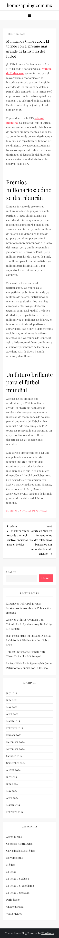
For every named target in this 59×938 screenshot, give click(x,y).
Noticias (12, 511)
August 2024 (13, 770)
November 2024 (15, 749)
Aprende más (14, 836)
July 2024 (11, 776)
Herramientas (14, 857)
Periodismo (13, 899)
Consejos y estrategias (19, 843)
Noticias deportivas (33, 511)
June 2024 (12, 783)
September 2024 (15, 763)
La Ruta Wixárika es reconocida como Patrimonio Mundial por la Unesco (29, 666)
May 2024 (11, 790)
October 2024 (14, 756)
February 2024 (14, 811)
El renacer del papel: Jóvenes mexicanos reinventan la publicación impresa (28, 608)
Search (11, 572)
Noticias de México (17, 878)
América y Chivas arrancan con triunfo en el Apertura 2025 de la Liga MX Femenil (29, 624)
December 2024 (15, 742)
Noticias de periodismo (20, 885)
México (10, 864)
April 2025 (12, 714)
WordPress (47, 933)
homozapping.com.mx (29, 5)
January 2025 (13, 735)
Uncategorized (14, 906)
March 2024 (13, 804)
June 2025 (12, 700)
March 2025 (13, 721)
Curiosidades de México (20, 850)
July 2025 (11, 693)
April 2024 (12, 797)
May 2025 (11, 707)
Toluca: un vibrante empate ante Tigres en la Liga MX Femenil (25, 654)
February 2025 (14, 728)
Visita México (14, 913)
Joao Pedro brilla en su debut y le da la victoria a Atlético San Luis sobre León (28, 640)
